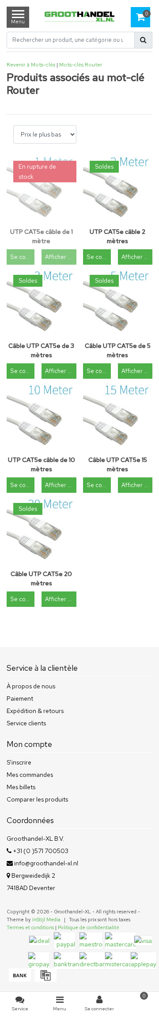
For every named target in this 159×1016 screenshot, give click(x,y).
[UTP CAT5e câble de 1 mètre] (41, 189)
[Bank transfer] (19, 979)
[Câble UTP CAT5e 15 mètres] (118, 417)
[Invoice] (44, 979)
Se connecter (22, 257)
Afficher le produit (60, 257)
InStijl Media (46, 919)
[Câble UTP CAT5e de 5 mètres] (118, 303)
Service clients (26, 723)
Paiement (20, 698)
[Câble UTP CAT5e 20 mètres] (41, 531)
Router (93, 64)
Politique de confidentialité (88, 927)
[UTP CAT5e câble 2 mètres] (118, 189)
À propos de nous (31, 686)
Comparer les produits (37, 799)
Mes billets (21, 787)
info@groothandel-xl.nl (46, 863)
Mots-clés (71, 64)
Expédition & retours (35, 711)
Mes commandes (30, 775)
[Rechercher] (143, 40)
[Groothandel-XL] (79, 17)
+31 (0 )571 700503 (39, 851)
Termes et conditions (30, 927)
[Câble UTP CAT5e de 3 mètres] (41, 303)
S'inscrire (19, 762)
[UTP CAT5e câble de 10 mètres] (41, 417)
